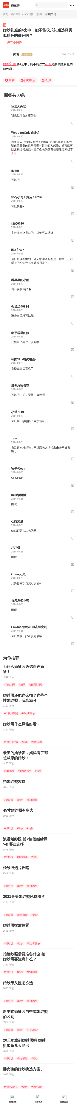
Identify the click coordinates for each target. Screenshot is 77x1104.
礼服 (48, 64)
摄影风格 (36, 742)
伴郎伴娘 (22, 857)
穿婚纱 (8, 857)
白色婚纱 (9, 684)
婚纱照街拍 (11, 742)
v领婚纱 (9, 771)
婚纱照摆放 (33, 943)
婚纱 (10, 80)
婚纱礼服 (9, 64)
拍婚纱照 (32, 799)
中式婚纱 (32, 1029)
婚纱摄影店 (11, 1087)
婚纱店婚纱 (24, 771)
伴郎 (34, 857)
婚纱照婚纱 (35, 684)
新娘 (24, 742)
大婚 (30, 828)
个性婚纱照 (11, 713)
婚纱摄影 (22, 914)
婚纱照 (8, 799)
